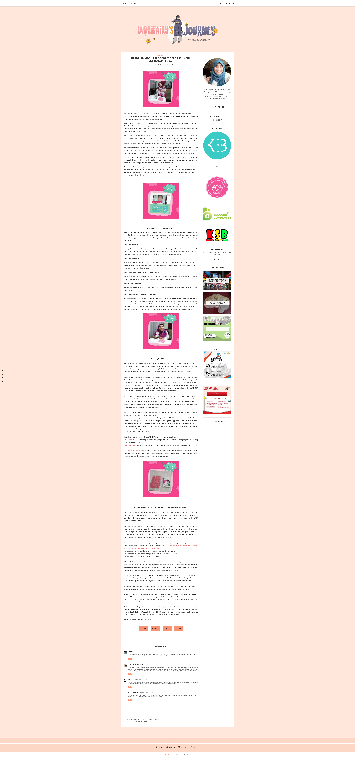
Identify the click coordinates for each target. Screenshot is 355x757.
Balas (130, 659)
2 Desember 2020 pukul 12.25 (145, 692)
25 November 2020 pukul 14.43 (151, 665)
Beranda (123, 3)
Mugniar (131, 652)
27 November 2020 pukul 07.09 (139, 679)
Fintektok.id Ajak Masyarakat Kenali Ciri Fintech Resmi (217, 329)
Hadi (129, 680)
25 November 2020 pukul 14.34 (142, 652)
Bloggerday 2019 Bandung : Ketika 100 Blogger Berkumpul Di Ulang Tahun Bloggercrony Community (217, 280)
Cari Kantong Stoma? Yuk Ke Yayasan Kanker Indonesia (217, 303)
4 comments (169, 64)
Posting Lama (188, 637)
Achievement (134, 3)
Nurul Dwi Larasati (135, 665)
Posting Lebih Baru (135, 637)
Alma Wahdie (133, 693)
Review (160, 55)
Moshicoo (188, 754)
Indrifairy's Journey (169, 754)
